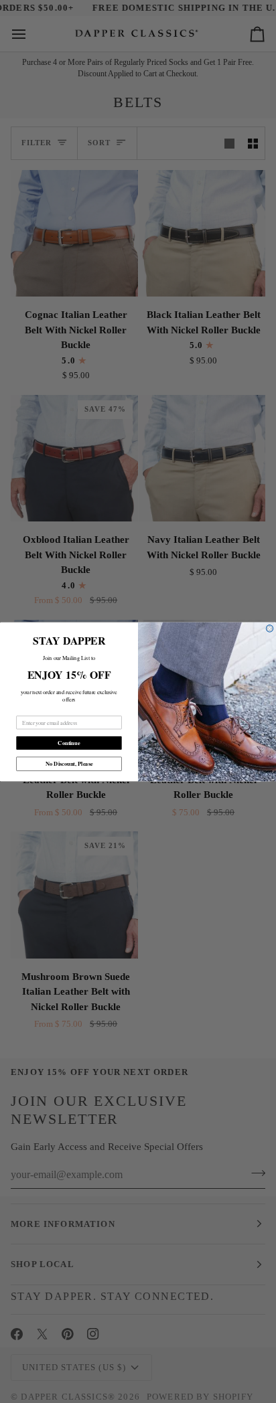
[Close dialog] (269, 628)
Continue (69, 742)
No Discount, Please (69, 763)
